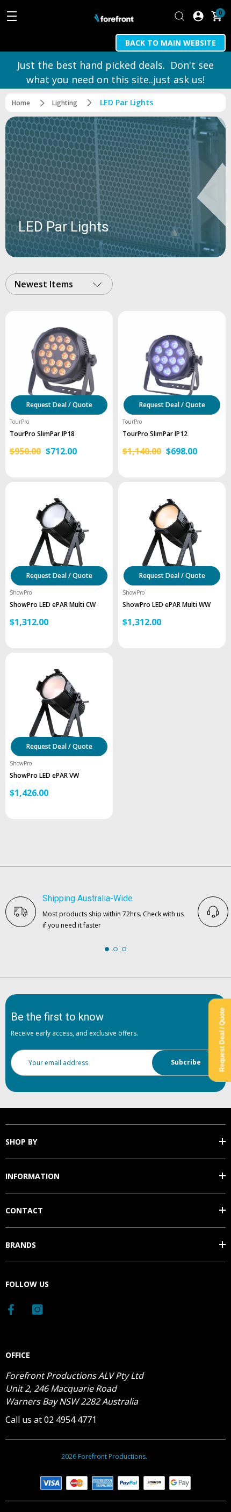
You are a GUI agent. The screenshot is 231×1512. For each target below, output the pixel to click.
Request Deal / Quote (59, 404)
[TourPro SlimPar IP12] (172, 364)
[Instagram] (37, 1309)
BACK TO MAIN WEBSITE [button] (170, 43)
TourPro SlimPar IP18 (42, 434)
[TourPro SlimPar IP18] (59, 364)
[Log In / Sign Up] (198, 16)
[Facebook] (11, 1309)
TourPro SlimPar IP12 (154, 434)
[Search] (179, 16)
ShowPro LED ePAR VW (44, 775)
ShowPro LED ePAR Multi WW (166, 605)
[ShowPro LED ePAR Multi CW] (59, 535)
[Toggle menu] (11, 16)
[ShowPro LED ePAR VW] (59, 706)
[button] (107, 949)
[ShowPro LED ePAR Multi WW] (172, 535)
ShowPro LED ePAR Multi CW (53, 605)
